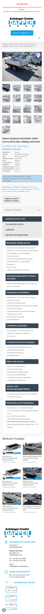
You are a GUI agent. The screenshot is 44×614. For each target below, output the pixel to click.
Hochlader (28, 189)
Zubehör (10, 230)
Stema (27, 191)
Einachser (33, 187)
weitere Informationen (17, 235)
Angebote (5, 44)
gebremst (22, 44)
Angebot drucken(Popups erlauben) (11, 200)
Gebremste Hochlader (17, 189)
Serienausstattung (15, 219)
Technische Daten (14, 224)
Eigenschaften (13, 44)
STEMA (35, 189)
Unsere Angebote (20, 33)
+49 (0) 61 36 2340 (19, 558)
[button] (38, 55)
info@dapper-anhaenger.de (18, 566)
